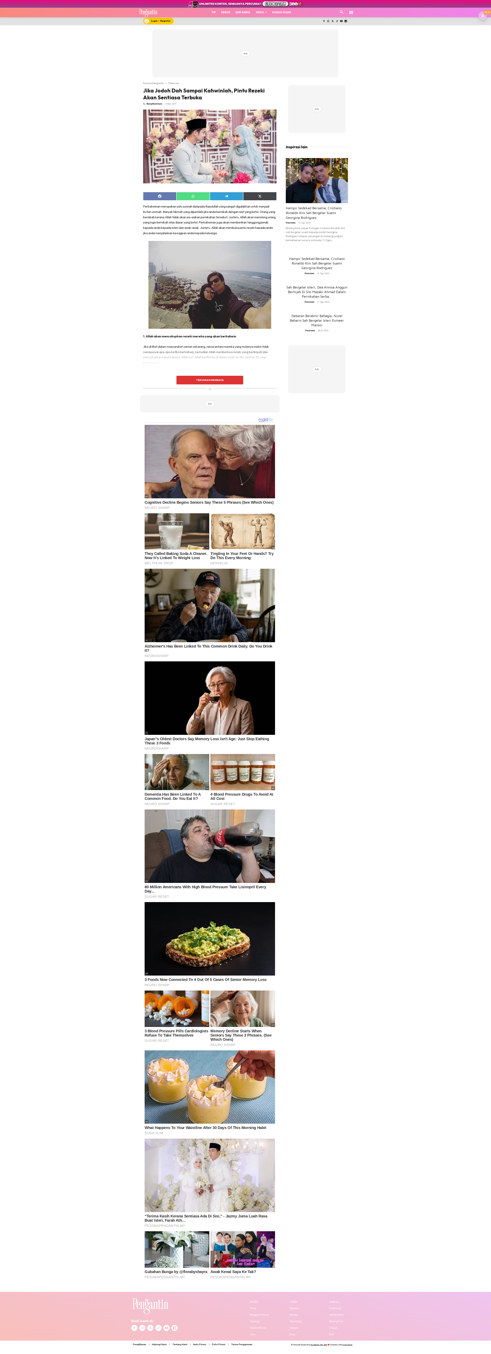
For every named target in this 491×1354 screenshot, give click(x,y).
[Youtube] (341, 21)
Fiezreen (291, 222)
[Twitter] (332, 21)
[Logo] (148, 12)
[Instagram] (328, 21)
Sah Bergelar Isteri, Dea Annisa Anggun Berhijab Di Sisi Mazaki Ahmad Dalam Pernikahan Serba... (317, 291)
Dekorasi (174, 83)
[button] (341, 12)
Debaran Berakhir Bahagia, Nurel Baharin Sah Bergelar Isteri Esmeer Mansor (317, 320)
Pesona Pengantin (153, 83)
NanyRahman (154, 103)
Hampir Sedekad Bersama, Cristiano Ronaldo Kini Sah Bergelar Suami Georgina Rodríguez (314, 213)
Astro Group (347, 1345)
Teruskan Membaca (210, 380)
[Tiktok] (337, 21)
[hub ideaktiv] (351, 11)
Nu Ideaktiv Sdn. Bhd (319, 1345)
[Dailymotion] (346, 21)
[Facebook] (324, 21)
